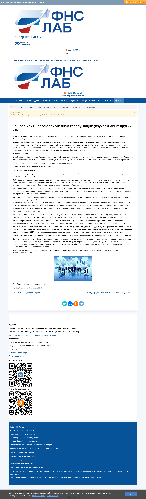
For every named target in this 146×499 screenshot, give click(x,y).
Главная (19, 100)
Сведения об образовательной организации (22, 2)
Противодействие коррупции (21, 463)
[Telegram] (81, 303)
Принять (131, 494)
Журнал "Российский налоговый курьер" (26, 441)
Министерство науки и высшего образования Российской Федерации (37, 448)
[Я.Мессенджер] (64, 303)
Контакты (108, 100)
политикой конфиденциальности (45, 495)
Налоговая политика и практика (22, 434)
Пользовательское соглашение (22, 452)
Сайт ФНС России (17, 427)
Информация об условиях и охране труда (26, 467)
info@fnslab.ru (95, 477)
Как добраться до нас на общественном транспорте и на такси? (34, 335)
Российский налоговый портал (22, 430)
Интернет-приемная (73, 54)
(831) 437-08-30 (74, 50)
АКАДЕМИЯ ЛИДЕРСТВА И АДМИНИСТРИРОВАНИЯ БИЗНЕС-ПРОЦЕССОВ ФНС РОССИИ (56, 60)
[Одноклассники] (75, 303)
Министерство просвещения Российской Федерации (31, 444)
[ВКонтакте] (70, 303)
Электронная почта (16, 356)
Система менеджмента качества (23, 460)
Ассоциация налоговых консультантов (25, 437)
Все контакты (14, 349)
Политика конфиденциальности (22, 456)
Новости (47, 100)
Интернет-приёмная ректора (20, 352)
